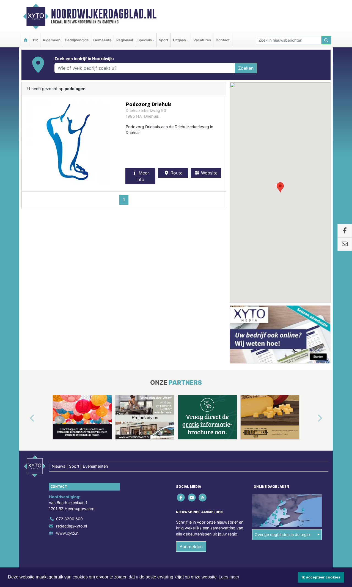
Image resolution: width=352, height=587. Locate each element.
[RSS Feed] (202, 497)
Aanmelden (191, 547)
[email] (345, 244)
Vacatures (202, 40)
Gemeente (102, 40)
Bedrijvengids (77, 40)
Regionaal (124, 40)
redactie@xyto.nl (71, 526)
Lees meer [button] (229, 577)
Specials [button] (145, 40)
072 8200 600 (69, 518)
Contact (223, 40)
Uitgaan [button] (179, 40)
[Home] (25, 40)
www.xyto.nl (67, 533)
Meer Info (142, 176)
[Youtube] (192, 497)
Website (209, 173)
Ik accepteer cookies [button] (321, 577)
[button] (280, 187)
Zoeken (246, 68)
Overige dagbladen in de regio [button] (282, 534)
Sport (163, 40)
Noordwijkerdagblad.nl (103, 14)
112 (35, 40)
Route (176, 173)
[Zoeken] (326, 40)
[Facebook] (181, 497)
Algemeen (52, 40)
